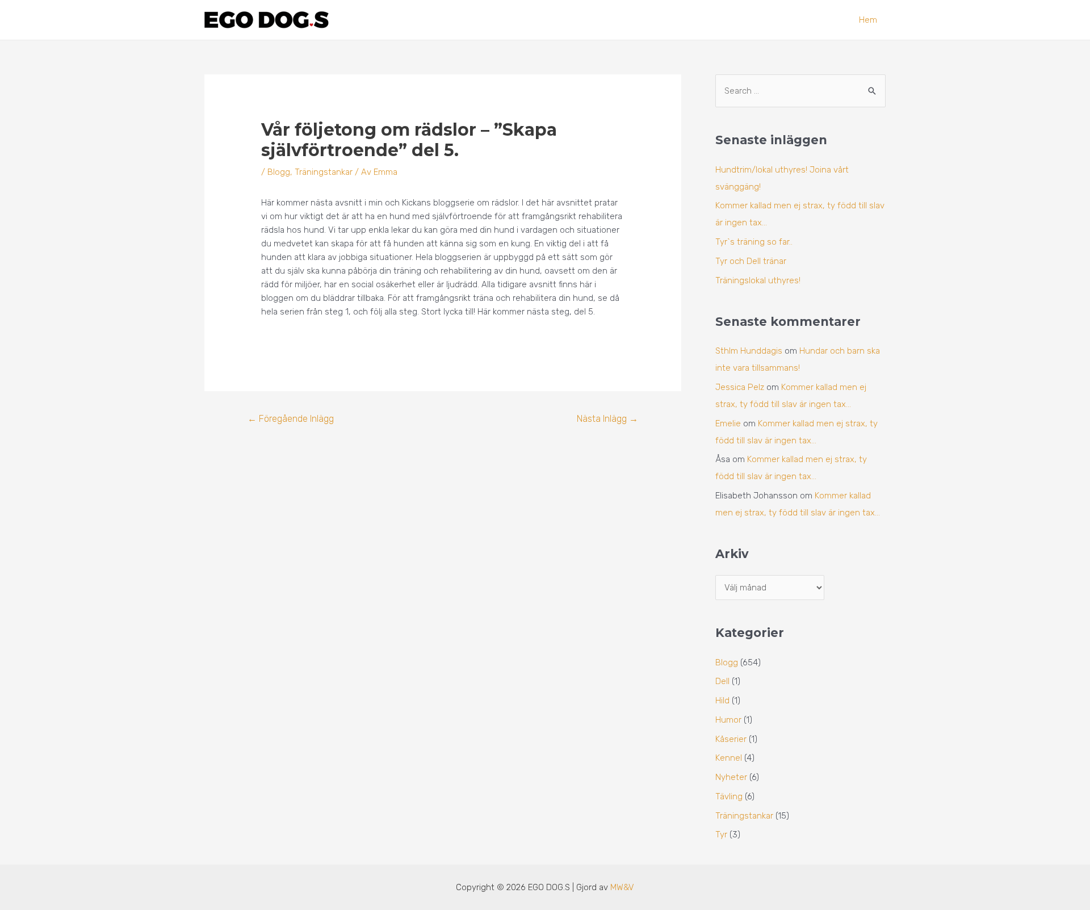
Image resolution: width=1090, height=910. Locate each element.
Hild (722, 700)
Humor (728, 720)
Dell (722, 681)
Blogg (278, 172)
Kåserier (731, 739)
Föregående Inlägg (291, 418)
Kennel (728, 758)
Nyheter (731, 777)
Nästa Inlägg (607, 418)
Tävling (729, 796)
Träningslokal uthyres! (757, 280)
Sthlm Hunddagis (748, 351)
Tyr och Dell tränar (750, 261)
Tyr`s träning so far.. (754, 242)
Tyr (721, 834)
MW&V (622, 887)
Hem (868, 20)
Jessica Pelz (739, 387)
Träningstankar (324, 172)
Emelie (728, 423)
